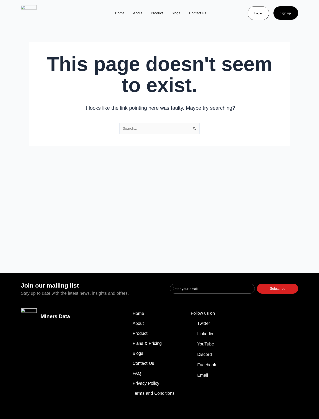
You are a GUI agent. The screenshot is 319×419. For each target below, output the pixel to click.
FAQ (137, 373)
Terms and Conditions (153, 393)
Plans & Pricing (147, 343)
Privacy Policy (146, 383)
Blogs (175, 13)
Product (157, 13)
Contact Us (197, 13)
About (137, 13)
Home (119, 13)
